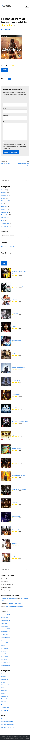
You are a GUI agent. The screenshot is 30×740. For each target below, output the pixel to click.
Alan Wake (15, 408)
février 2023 (4, 626)
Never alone (4, 581)
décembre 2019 (5, 662)
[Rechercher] (27, 180)
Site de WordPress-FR (7, 727)
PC (9, 79)
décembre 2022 (5, 629)
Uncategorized (5, 226)
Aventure (7, 29)
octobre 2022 (4, 634)
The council (15, 502)
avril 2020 (3, 651)
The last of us (15, 556)
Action (2, 29)
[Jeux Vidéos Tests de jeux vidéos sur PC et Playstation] (6, 6)
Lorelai (14, 326)
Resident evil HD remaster (19, 489)
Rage (13, 435)
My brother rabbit (5, 587)
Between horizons (6, 578)
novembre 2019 (5, 665)
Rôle (2, 220)
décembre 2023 (5, 620)
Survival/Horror (5, 223)
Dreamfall (14, 299)
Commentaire (7, 122)
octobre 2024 (4, 617)
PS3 (14, 247)
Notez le (3, 65)
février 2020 (4, 656)
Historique (4, 206)
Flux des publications (7, 721)
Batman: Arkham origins (18, 367)
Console (3, 256)
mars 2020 (4, 654)
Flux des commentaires (7, 724)
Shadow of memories (17, 353)
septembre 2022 (5, 637)
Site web (5, 115)
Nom (4, 101)
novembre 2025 (5, 615)
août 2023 (4, 623)
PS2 (11, 247)
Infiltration (3, 209)
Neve (3, 736)
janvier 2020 (4, 659)
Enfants (3, 198)
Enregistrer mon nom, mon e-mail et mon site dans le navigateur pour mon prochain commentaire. (14, 146)
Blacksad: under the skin (18, 475)
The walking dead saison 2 (15, 603)
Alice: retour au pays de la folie (20, 421)
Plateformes (4, 212)
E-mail (4, 108)
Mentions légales (24, 738)
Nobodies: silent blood (7, 584)
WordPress (15, 738)
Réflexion (3, 217)
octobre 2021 (4, 642)
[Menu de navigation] (27, 6)
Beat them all (4, 195)
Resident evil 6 (16, 516)
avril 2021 (3, 645)
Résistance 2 (15, 529)
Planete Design (18, 736)
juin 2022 (3, 640)
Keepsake (14, 543)
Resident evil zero (16, 462)
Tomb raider (15, 313)
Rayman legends (16, 448)
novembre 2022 (5, 631)
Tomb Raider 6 (16, 380)
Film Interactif (5, 201)
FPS (2, 203)
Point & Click (4, 215)
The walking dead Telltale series (14, 606)
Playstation (7, 246)
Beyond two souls (16, 340)
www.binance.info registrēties (9, 598)
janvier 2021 (4, 648)
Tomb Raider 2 (16, 394)
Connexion (4, 718)
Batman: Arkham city (17, 286)
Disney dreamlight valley (8, 590)
